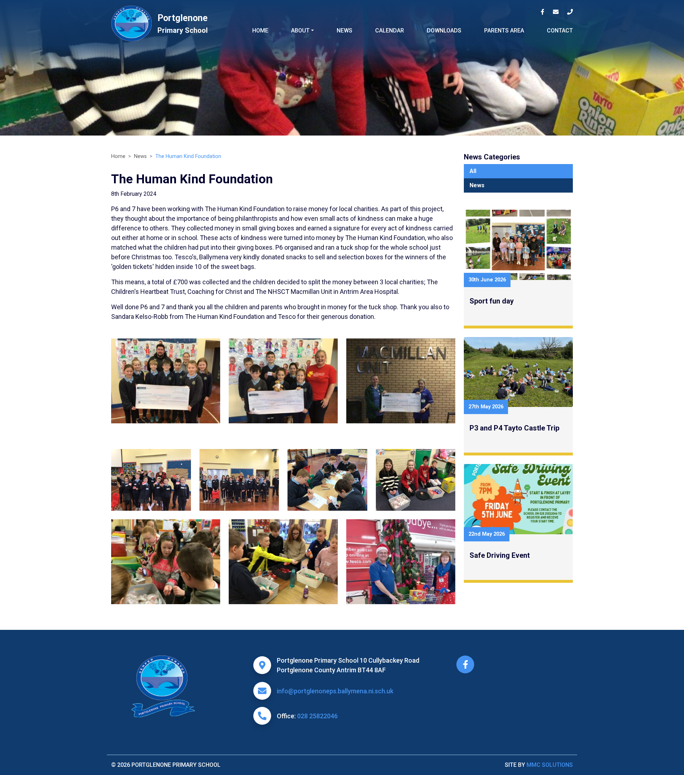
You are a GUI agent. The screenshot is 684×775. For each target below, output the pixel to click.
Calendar (389, 30)
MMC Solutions (550, 764)
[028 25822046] (570, 12)
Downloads (444, 30)
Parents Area (504, 30)
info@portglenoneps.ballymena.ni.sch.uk (335, 691)
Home (260, 30)
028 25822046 (317, 716)
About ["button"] (300, 30)
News (344, 30)
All (473, 171)
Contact (560, 30)
